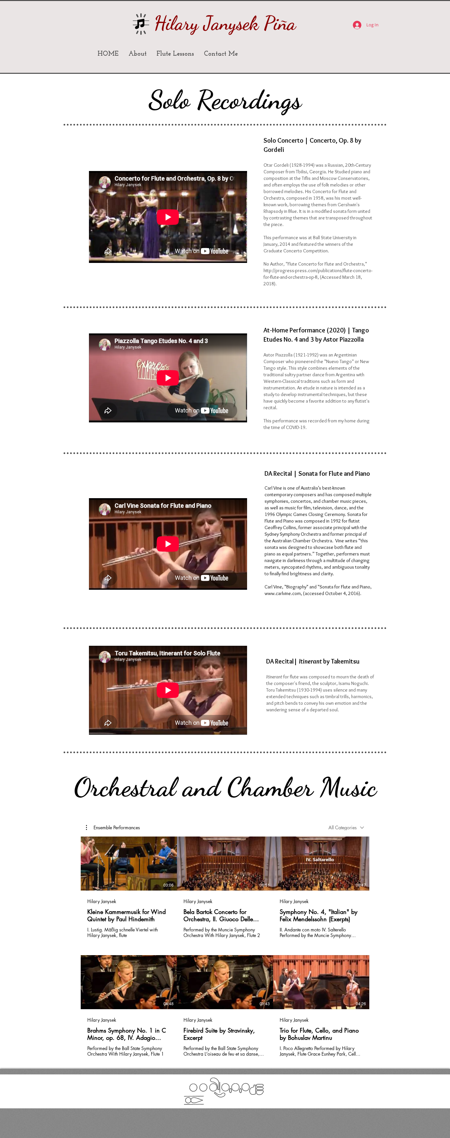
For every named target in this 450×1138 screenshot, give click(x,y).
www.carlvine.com (283, 593)
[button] (113, 827)
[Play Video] (128, 863)
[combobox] (346, 827)
